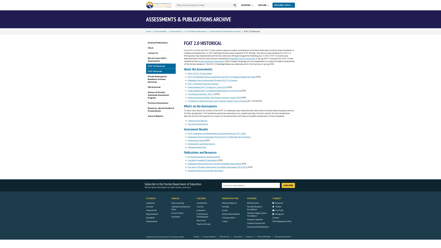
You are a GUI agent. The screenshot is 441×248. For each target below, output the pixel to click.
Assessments (175, 31)
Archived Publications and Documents (204, 157)
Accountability (161, 31)
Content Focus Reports (197, 120)
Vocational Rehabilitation (258, 227)
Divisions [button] (245, 5)
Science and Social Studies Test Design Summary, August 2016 (214, 97)
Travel (224, 221)
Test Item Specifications (198, 124)
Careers (275, 217)
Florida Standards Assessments (211, 61)
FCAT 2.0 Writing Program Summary (203, 84)
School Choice (177, 213)
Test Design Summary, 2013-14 (201, 94)
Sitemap (196, 237)
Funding (225, 206)
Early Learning (177, 203)
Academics (150, 203)
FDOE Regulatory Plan (281, 221)
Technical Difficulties (264, 237)
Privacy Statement (209, 237)
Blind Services (253, 203)
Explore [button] (262, 5)
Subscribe (288, 185)
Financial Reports (229, 203)
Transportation (228, 217)
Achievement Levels (196, 140)
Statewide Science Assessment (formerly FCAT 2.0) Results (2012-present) (219, 137)
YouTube (279, 210)
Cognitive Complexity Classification (203, 160)
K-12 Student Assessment (195, 31)
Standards (150, 217)
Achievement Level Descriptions (201, 144)
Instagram (279, 214)
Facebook (279, 203)
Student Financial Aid (256, 223)
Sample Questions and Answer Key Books (205, 170)
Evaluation (201, 210)
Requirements (152, 214)
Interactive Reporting (197, 147)
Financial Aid (151, 210)
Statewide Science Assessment (242, 58)
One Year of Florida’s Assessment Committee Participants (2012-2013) (217, 167)
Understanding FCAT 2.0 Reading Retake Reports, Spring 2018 (214, 90)
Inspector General (255, 219)
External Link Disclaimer (283, 237)
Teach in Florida (203, 224)
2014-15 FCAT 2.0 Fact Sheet (200, 73)
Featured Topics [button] (282, 5)
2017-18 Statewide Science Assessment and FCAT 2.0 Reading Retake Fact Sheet (222, 77)
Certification (202, 203)
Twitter (278, 206)
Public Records (224, 237)
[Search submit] (235, 5)
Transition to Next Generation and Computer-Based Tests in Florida (217, 101)
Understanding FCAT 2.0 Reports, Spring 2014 (207, 87)
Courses (149, 206)
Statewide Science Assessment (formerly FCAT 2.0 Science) (212, 80)
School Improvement (231, 214)
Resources (201, 220)
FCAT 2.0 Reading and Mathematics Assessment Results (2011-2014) (217, 133)
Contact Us (249, 237)
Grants (225, 210)
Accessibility (237, 237)
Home (148, 31)
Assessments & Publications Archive (225, 31)
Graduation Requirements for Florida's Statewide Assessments (214, 163)
